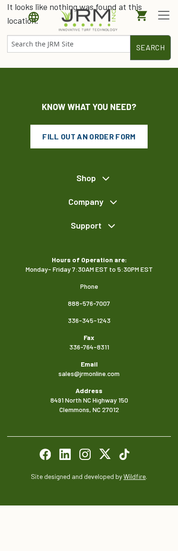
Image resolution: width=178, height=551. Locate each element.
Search (150, 47)
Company (85, 201)
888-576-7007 (89, 303)
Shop (86, 178)
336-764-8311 (89, 347)
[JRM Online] (89, 19)
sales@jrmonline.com (89, 373)
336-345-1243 (89, 320)
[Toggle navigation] (164, 15)
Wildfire (134, 476)
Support (86, 225)
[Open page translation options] (36, 17)
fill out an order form (88, 136)
